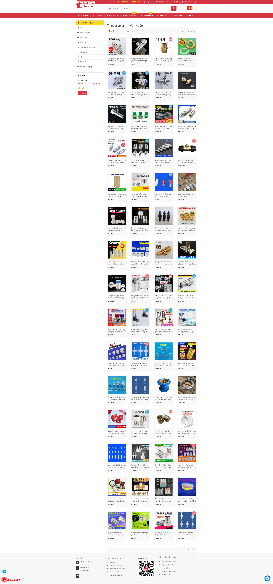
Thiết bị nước (84, 42)
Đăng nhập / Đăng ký (191, 2)
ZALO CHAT (142, 558)
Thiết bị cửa (84, 37)
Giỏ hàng (178, 2)
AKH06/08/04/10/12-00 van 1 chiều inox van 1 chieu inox (163, 162)
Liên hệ (190, 16)
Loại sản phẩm (113, 8)
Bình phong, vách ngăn (87, 47)
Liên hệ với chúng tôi (116, 575)
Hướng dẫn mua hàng (116, 565)
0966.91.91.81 (85, 567)
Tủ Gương (83, 52)
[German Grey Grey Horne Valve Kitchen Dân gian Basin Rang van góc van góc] (140, 317)
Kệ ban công (165, 568)
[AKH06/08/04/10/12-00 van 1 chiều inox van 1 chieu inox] (164, 148)
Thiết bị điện (84, 28)
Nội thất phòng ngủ (86, 67)
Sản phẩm (98, 16)
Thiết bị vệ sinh (130, 15)
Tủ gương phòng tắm (167, 565)
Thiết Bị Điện (147, 15)
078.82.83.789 (85, 571)
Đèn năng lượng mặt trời (168, 571)
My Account (150, 2)
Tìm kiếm (82, 93)
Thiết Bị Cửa (113, 16)
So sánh (169, 2)
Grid (112, 31)
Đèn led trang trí (166, 574)
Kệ (81, 57)
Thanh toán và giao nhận (117, 569)
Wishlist (160, 2)
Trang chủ (83, 16)
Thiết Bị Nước (164, 16)
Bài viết (179, 16)
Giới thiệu (112, 562)
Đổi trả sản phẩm (115, 572)
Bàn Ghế (83, 62)
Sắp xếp (128, 31)
